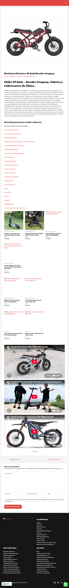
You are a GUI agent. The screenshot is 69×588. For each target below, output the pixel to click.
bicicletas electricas (10, 161)
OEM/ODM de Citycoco (10, 138)
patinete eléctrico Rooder (44, 531)
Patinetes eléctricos (9, 551)
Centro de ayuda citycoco (11, 130)
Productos (20, 76)
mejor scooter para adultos (11, 567)
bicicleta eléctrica (42, 534)
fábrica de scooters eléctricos (45, 544)
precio (6, 188)
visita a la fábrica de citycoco (12, 134)
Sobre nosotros (41, 527)
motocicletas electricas (11, 165)
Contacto (39, 529)
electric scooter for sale (43, 553)
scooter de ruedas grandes (11, 569)
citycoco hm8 (40, 540)
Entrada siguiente (55, 459)
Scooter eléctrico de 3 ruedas (11, 573)
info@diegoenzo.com (43, 555)
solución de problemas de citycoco (14, 145)
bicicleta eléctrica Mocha (11, 177)
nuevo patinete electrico (10, 559)
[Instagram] (61, 582)
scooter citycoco (41, 569)
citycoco (39, 533)
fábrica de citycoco (8, 561)
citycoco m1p (40, 538)
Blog (38, 551)
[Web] (56, 494)
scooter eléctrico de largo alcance (46, 542)
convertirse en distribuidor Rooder (14, 153)
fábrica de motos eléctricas (44, 565)
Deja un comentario (10, 76)
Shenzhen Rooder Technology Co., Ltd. (15, 208)
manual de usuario (9, 184)
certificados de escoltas (11, 149)
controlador (7, 192)
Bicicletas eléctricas (9, 555)
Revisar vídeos (7, 557)
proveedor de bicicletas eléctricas (46, 563)
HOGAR (34, 451)
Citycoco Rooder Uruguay (10, 553)
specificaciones (9, 204)
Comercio (39, 525)
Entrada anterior (13, 459)
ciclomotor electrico (42, 571)
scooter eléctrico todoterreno (12, 571)
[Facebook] (55, 582)
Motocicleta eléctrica (43, 536)
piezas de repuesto (9, 173)
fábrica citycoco (8, 157)
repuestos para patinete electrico (46, 567)
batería (6, 196)
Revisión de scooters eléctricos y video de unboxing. (19, 141)
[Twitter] (58, 582)
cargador (7, 200)
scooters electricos (9, 169)
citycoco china (8, 180)
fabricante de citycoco (43, 561)
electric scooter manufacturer (45, 557)
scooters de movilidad (43, 573)
